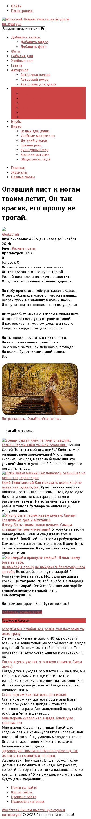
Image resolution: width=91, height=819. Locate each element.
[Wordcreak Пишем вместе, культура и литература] (44, 24)
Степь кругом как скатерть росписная (34, 694)
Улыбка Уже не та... (44, 418)
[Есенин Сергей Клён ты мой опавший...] (36, 440)
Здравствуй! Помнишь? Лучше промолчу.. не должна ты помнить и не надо (40, 753)
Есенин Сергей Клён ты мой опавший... (34, 445)
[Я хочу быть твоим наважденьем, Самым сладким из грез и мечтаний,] (44, 520)
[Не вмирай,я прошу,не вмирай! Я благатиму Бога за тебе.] (44, 562)
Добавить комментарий (22, 612)
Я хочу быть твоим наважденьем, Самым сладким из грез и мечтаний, (37, 527)
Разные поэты (24, 248)
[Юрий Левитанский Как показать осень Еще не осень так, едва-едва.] (44, 478)
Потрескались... (14, 418)
